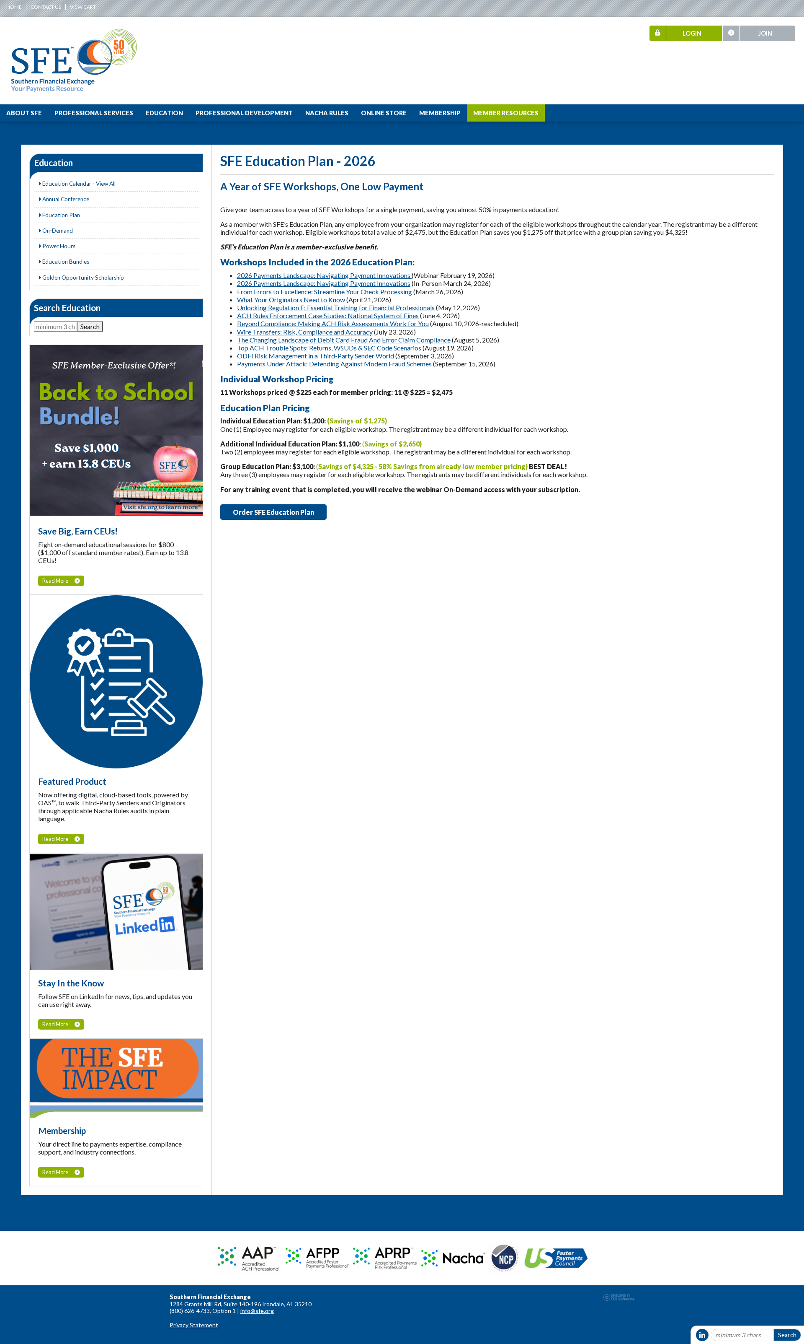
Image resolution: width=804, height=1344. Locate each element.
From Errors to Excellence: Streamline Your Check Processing (324, 292)
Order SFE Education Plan (273, 512)
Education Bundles (65, 261)
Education (164, 113)
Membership (440, 113)
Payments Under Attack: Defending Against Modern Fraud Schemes (334, 364)
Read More (55, 580)
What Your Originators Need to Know (291, 300)
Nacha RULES (326, 113)
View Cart (83, 7)
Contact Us (46, 7)
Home (14, 7)
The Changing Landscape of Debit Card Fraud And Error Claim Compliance (344, 340)
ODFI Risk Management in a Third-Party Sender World (315, 356)
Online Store (384, 113)
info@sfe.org (257, 1310)
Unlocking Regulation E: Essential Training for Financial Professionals (336, 307)
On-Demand (57, 230)
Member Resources (506, 113)
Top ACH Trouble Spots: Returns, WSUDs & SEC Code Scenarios (329, 348)
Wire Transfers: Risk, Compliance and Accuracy (305, 332)
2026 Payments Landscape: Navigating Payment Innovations (324, 275)
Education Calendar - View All (78, 183)
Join (765, 33)
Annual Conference (65, 199)
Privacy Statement (194, 1324)
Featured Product (72, 781)
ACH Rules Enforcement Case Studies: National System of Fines (328, 315)
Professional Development (244, 113)
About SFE (24, 113)
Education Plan (60, 215)
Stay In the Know (71, 983)
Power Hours (58, 246)
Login (692, 33)
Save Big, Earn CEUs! (78, 531)
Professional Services (93, 113)
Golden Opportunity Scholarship (82, 277)
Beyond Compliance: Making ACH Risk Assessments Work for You (333, 323)
